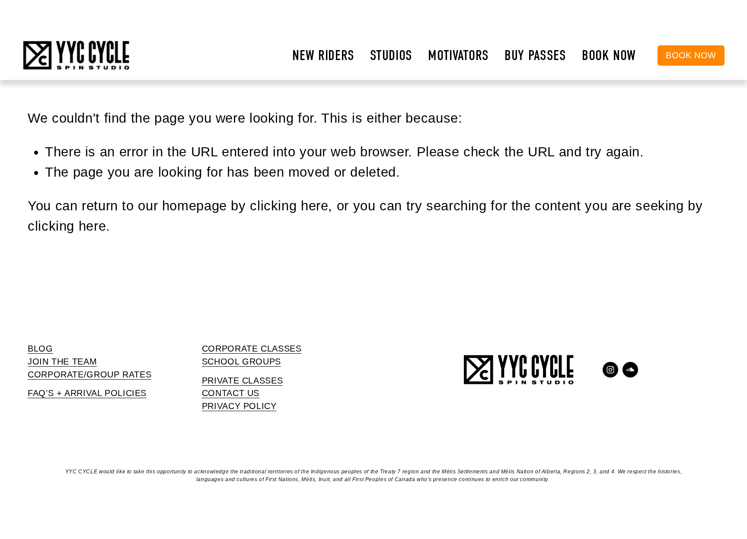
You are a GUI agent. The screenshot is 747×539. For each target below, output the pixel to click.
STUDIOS (391, 55)
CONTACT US (230, 393)
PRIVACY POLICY (239, 406)
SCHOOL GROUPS (241, 361)
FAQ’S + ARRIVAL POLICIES (87, 393)
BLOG (40, 348)
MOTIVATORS (458, 55)
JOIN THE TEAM (62, 361)
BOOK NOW (608, 55)
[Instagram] (610, 369)
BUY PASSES (535, 55)
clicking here (289, 205)
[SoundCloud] (630, 369)
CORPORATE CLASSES (252, 348)
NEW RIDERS (323, 55)
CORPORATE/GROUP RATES (89, 374)
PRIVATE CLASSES (242, 380)
